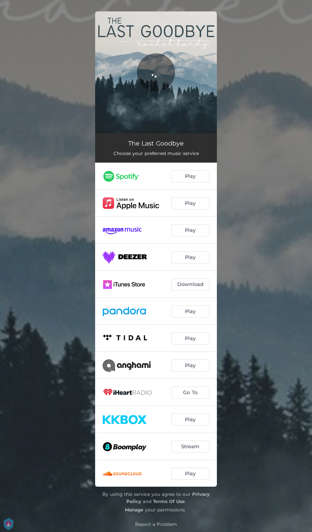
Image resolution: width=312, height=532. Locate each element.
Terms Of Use (169, 501)
